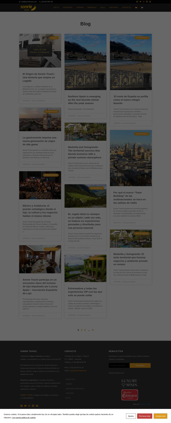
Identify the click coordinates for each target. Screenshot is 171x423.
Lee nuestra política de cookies (24, 418)
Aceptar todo (160, 416)
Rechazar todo (144, 416)
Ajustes (131, 416)
